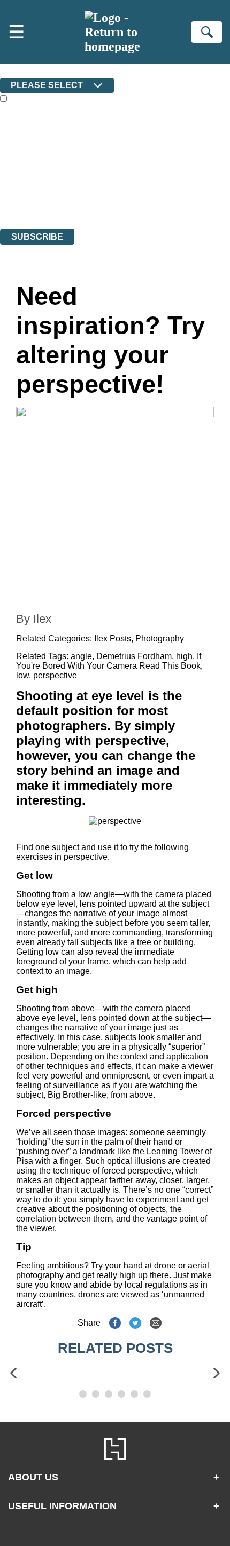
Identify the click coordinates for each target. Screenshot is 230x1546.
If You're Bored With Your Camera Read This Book (108, 661)
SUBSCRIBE (37, 236)
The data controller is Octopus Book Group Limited (87, 166)
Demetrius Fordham (134, 656)
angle (81, 656)
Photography (159, 638)
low (22, 675)
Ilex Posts (112, 638)
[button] (13, 1373)
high (184, 656)
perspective (55, 675)
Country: (17, 70)
